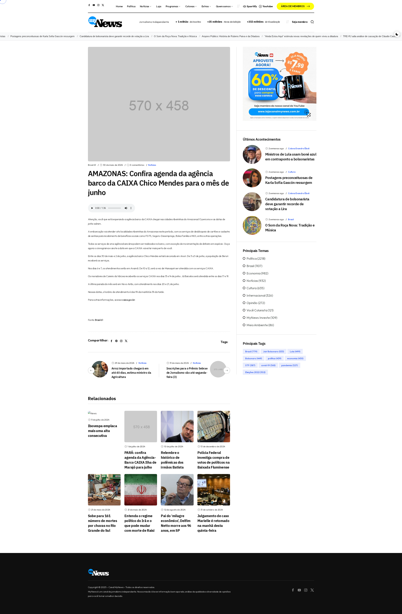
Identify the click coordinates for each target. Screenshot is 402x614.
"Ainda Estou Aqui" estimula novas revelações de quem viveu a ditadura (289, 36)
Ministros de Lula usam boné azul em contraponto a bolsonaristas (290, 156)
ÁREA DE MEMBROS (293, 6)
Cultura (291, 171)
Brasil (290, 219)
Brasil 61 (92, 165)
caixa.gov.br (128, 299)
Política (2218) (256, 258)
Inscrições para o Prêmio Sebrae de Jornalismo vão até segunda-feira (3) (187, 373)
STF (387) (250, 365)
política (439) (274, 358)
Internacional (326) (260, 295)
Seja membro (299, 21)
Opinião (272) (256, 303)
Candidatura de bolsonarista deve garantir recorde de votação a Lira (102, 36)
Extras (205, 6)
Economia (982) (257, 273)
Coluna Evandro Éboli (298, 148)
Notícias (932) (256, 281)
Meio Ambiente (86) (260, 325)
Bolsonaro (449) (253, 358)
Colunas (189, 6)
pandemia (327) (289, 365)
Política (131, 6)
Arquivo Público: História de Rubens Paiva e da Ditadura (218, 36)
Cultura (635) (255, 288)
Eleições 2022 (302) (255, 372)
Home (119, 6)
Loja (158, 6)
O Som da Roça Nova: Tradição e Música (163, 36)
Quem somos (223, 6)
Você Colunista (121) (260, 310)
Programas (172, 6)
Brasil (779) (251, 351)
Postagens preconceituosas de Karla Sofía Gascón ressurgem (288, 180)
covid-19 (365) (268, 365)
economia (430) (295, 358)
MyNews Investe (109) (262, 318)
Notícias (144, 6)
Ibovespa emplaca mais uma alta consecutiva (102, 431)
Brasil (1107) (254, 266)
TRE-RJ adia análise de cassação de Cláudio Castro (358, 36)
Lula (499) (295, 351)
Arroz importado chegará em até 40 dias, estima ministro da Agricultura (131, 373)
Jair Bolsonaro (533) (273, 351)
